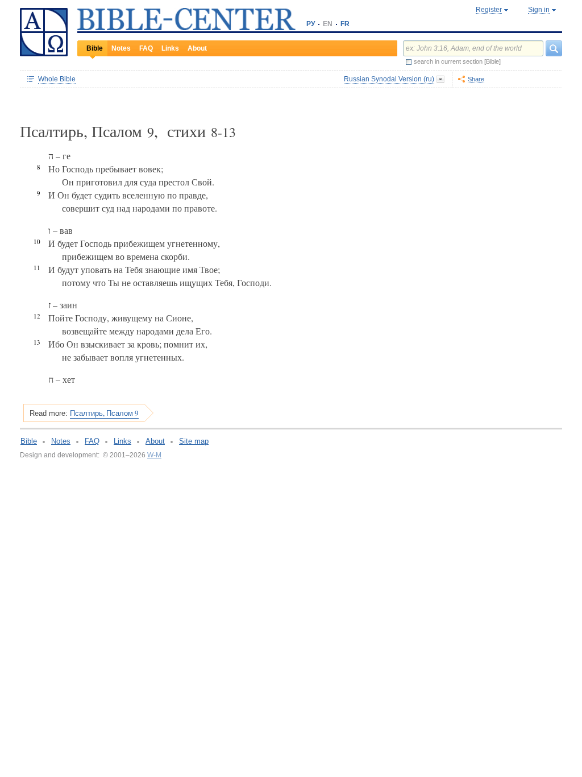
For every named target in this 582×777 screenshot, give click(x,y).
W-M (154, 455)
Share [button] (476, 79)
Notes (121, 48)
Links (170, 48)
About (197, 48)
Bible (94, 48)
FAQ (146, 48)
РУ (310, 24)
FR (345, 24)
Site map (194, 441)
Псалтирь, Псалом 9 (104, 413)
